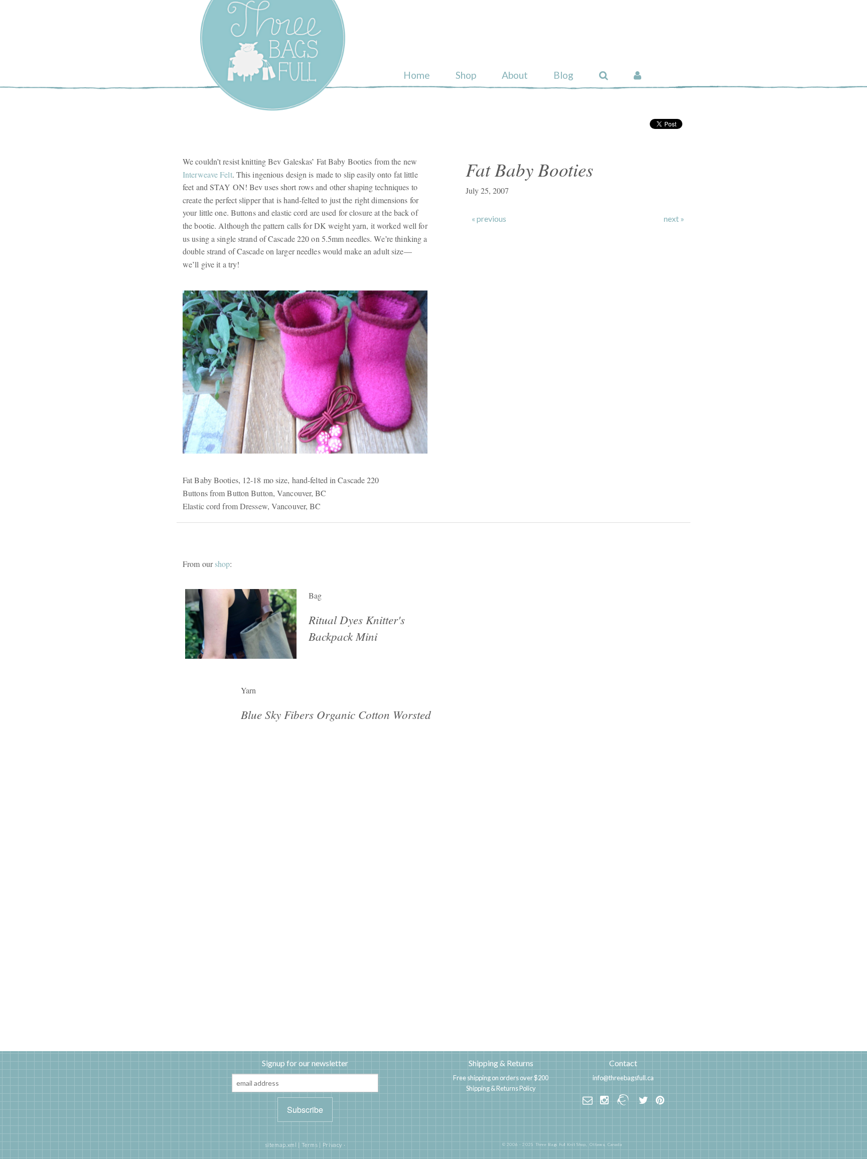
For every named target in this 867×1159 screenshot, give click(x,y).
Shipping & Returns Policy (501, 1088)
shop (222, 563)
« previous (489, 219)
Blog (563, 75)
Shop (466, 75)
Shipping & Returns (501, 1063)
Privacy (332, 1144)
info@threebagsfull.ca (623, 1078)
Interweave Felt (207, 174)
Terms (310, 1144)
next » (674, 219)
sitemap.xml (281, 1144)
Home (416, 75)
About (515, 75)
